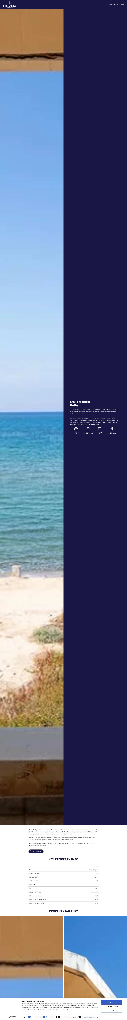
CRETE (116, 4)
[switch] (45, 1017)
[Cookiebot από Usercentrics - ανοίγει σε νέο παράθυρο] (12, 1017)
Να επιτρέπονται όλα (111, 1002)
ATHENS (111, 4)
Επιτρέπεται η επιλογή (112, 1006)
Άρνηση (112, 1010)
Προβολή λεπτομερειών (90, 1017)
